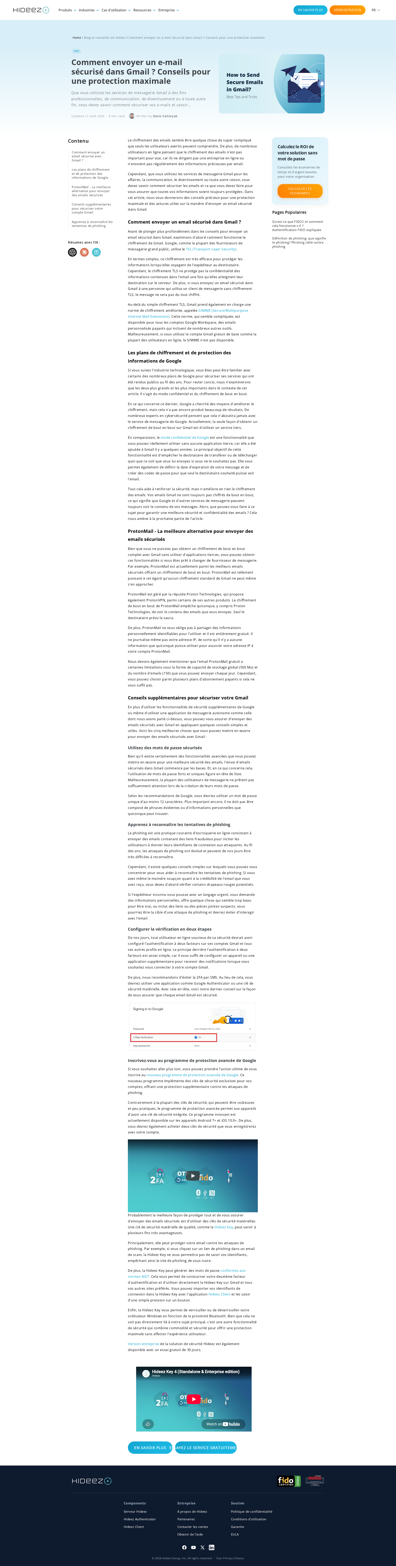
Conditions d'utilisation (248, 1519)
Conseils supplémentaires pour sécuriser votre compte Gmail (91, 208)
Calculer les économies (300, 191)
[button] (376, 10)
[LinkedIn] (211, 1547)
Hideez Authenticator (140, 1519)
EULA (235, 1534)
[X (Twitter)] (202, 1547)
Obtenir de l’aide (190, 1534)
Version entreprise (143, 1344)
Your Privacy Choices (230, 1558)
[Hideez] (91, 1481)
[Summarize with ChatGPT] (72, 252)
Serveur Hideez (135, 1511)
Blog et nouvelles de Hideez (105, 38)
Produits (66, 10)
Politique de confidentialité (251, 1511)
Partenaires (186, 1519)
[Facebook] (184, 1547)
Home (77, 38)
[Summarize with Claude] (84, 252)
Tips (76, 51)
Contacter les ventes (192, 1527)
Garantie (237, 1527)
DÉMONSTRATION (347, 10)
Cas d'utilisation (114, 10)
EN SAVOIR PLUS (310, 10)
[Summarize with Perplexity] (96, 252)
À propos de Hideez (192, 1511)
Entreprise (167, 10)
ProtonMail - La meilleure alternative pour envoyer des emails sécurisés (91, 191)
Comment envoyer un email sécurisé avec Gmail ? (88, 156)
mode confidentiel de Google (185, 437)
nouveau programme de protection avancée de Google (192, 1075)
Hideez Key (223, 1227)
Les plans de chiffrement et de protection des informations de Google (91, 173)
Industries (87, 10)
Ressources (142, 10)
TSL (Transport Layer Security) (211, 249)
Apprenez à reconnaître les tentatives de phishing (92, 224)
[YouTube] (193, 1547)
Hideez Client (220, 1294)
